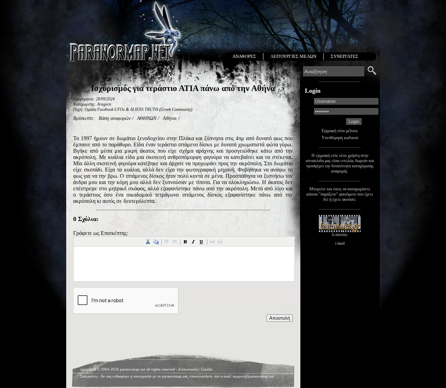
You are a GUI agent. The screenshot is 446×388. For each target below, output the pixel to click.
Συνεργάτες (89, 376)
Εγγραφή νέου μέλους (340, 130)
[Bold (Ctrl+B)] (185, 241)
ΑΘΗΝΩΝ (146, 118)
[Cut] (148, 241)
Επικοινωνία (188, 369)
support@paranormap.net (253, 376)
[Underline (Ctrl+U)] (201, 241)
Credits (206, 369)
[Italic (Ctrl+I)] (193, 241)
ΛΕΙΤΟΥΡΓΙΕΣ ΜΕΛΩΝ (293, 56)
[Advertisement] (182, 339)
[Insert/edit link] (212, 241)
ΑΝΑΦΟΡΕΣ (244, 56)
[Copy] (156, 241)
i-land (340, 243)
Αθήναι (170, 118)
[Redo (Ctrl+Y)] (174, 241)
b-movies (339, 234)
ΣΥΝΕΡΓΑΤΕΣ (344, 56)
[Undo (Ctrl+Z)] (166, 241)
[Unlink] (220, 241)
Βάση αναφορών (115, 118)
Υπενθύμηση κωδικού (340, 137)
